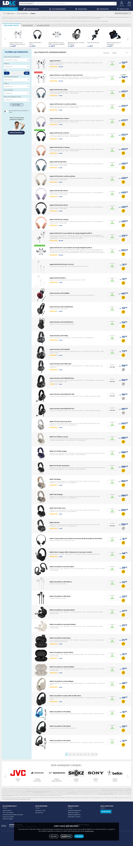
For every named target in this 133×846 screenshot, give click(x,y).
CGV (4, 812)
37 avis (60, 66)
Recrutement (39, 812)
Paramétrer (66, 836)
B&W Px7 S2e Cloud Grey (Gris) (60, 421)
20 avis (60, 240)
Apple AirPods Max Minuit (59, 205)
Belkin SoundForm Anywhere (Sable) (62, 624)
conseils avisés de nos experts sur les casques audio (17, 799)
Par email (106, 811)
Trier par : (106, 53)
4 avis (60, 282)
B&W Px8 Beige (55, 479)
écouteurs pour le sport (97, 17)
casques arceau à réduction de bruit (118, 17)
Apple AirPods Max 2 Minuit (59, 133)
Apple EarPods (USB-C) (58, 278)
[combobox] (27, 3)
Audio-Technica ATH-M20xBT (60, 349)
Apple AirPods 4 (55, 61)
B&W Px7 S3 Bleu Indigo (58, 451)
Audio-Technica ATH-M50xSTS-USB (62, 394)
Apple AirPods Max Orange (59, 219)
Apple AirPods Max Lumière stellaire (62, 176)
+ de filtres (15, 105)
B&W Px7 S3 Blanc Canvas (59, 437)
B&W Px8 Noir (55, 522)
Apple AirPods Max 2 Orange (60, 147)
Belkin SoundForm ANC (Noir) (60, 596)
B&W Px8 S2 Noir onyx (58, 508)
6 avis (60, 355)
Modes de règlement (74, 814)
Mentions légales (8, 818)
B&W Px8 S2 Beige (56, 494)
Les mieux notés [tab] (43, 25)
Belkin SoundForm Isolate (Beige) (61, 681)
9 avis (60, 167)
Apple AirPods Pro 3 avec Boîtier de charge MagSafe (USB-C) (71, 247)
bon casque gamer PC (71, 792)
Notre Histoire (7, 810)
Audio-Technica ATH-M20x (59, 336)
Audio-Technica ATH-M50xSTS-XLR (62, 408)
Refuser (54, 836)
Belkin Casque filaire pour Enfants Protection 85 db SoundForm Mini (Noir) (76, 538)
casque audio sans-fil (7, 795)
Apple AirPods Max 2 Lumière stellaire (63, 104)
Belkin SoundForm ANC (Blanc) (61, 582)
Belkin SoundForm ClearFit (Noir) (61, 652)
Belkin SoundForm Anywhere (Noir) (62, 610)
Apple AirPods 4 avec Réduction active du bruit (66, 75)
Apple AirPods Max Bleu (58, 162)
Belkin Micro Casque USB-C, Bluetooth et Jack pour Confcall (71, 552)
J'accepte (79, 836)
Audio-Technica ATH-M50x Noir (60, 364)
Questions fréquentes (74, 810)
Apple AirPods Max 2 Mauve (59, 118)
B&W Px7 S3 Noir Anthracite (59, 465)
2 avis (60, 340)
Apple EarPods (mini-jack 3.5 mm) (62, 264)
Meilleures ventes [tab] (11, 25)
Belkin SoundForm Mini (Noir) (60, 726)
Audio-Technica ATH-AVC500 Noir (61, 322)
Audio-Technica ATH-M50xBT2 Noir (62, 378)
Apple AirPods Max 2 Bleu (59, 89)
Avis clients (9, 812)
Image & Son (10, 13)
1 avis (60, 384)
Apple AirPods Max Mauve (59, 190)
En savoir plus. (89, 831)
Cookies (20, 814)
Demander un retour (74, 816)
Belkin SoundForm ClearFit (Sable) (62, 667)
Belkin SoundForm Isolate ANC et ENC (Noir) (65, 696)
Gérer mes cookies (8, 816)
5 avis (60, 311)
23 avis (60, 255)
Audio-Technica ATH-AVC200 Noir (61, 307)
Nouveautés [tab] (28, 25)
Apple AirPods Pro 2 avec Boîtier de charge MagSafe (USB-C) (71, 233)
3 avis (60, 95)
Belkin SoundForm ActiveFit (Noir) (62, 566)
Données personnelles (9, 814)
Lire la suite (105, 21)
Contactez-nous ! (16, 132)
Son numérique (22, 13)
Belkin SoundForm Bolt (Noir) (60, 638)
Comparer (38, 69)
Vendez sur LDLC (40, 810)
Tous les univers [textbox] (26, 3)
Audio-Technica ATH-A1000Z (59, 293)
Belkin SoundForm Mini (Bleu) (60, 712)
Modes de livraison (73, 812)
